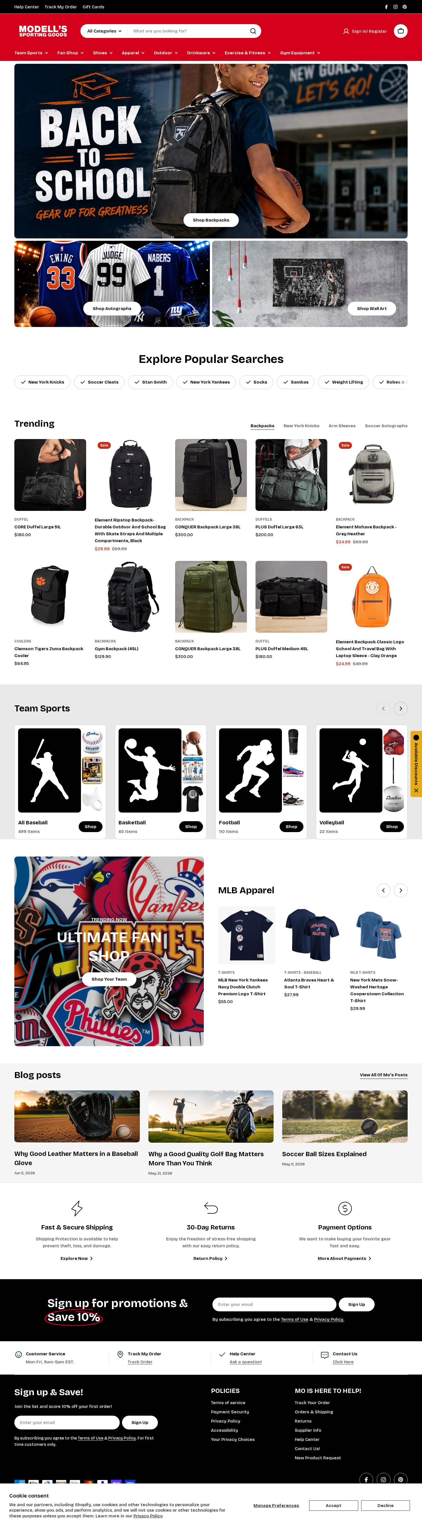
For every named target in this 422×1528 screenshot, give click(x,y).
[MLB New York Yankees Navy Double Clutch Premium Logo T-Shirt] (247, 935)
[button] (416, 764)
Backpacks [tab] (262, 425)
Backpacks (105, 641)
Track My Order (61, 6)
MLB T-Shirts (362, 973)
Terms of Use (294, 1319)
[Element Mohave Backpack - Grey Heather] (372, 475)
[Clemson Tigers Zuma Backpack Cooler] (50, 597)
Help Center (26, 6)
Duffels (263, 519)
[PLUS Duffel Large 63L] (291, 475)
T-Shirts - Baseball (303, 973)
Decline (386, 1505)
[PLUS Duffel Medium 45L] (291, 597)
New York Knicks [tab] (302, 425)
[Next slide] (401, 708)
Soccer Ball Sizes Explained (324, 1154)
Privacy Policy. (329, 1319)
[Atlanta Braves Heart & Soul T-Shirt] (313, 935)
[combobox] (170, 31)
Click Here (343, 1362)
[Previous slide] (383, 708)
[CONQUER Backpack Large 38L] (211, 475)
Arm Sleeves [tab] (342, 425)
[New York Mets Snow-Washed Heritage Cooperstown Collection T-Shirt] (379, 935)
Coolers (22, 641)
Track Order (140, 1362)
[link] (92, 742)
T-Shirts (226, 973)
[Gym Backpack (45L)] (131, 597)
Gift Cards (93, 6)
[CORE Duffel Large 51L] (50, 475)
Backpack (184, 519)
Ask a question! (246, 1362)
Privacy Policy (148, 1516)
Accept (333, 1505)
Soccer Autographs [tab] (386, 425)
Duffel (21, 519)
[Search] (253, 31)
